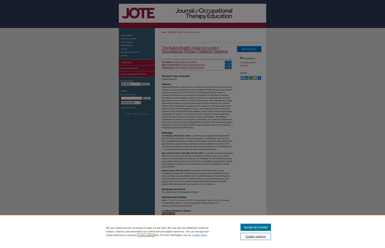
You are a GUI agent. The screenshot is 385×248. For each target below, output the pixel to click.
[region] (192, 231)
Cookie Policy (199, 235)
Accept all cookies (256, 227)
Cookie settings (146, 235)
